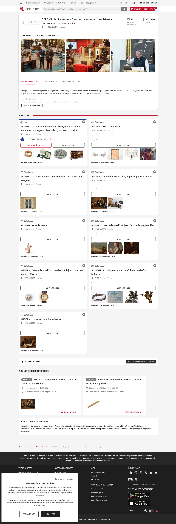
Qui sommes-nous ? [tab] (30, 82)
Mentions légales (97, 493)
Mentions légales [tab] (71, 82)
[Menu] (21, 3)
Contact (94, 476)
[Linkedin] (151, 473)
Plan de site (95, 480)
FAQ (133, 3)
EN (126, 3)
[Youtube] (156, 473)
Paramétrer (29, 514)
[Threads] (136, 473)
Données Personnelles (99, 496)
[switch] (152, 510)
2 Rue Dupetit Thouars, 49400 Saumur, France (106, 392)
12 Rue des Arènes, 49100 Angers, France (40, 392)
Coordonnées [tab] (51, 82)
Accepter (50, 514)
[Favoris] (83, 121)
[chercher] (124, 9)
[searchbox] (82, 9)
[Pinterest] (146, 473)
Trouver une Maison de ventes (28, 472)
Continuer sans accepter (64, 479)
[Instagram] (141, 473)
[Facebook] (131, 473)
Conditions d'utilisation (99, 489)
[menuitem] (33, 3)
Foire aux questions (98, 472)
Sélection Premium (61, 472)
